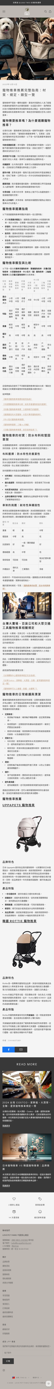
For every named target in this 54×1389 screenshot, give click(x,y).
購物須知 (6, 1266)
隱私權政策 (7, 1278)
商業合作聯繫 (8, 1283)
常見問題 (6, 1295)
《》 (22, 414)
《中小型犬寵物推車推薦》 (14, 419)
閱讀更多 (6, 1126)
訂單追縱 (6, 1308)
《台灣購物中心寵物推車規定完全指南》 (19, 675)
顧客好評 (6, 1329)
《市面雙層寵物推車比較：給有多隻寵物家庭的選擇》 (25, 404)
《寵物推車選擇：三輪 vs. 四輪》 (16, 424)
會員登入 (6, 1304)
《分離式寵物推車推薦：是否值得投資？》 (20, 430)
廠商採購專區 (8, 1317)
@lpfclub (15, 1246)
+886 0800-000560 (19, 1240)
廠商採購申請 (8, 1312)
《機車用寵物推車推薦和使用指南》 (17, 399)
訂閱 (8, 1361)
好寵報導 (6, 1333)
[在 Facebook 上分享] (9, 1049)
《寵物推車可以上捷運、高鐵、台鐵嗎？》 (20, 688)
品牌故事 (6, 1262)
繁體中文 (36, 1378)
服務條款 (6, 1274)
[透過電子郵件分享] (21, 1049)
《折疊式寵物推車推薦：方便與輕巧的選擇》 (21, 409)
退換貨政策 (7, 1270)
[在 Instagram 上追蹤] (4, 1370)
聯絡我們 (6, 1300)
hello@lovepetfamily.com (21, 1243)
